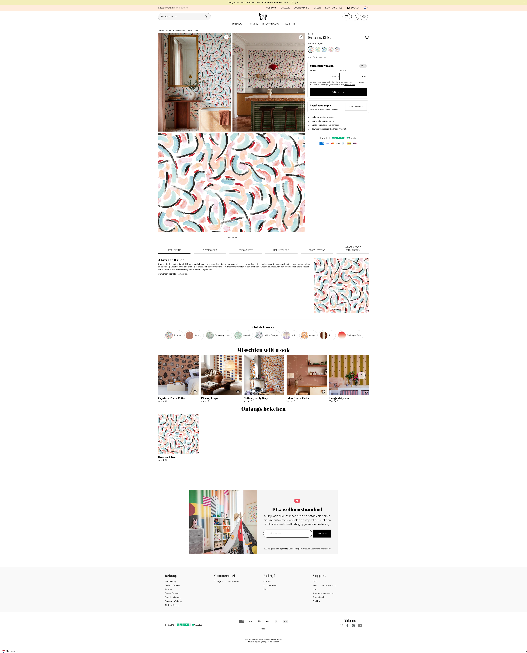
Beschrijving (174, 250)
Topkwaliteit (246, 250)
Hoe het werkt (281, 250)
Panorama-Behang (173, 601)
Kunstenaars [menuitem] (270, 24)
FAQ (314, 581)
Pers (265, 589)
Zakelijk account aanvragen (226, 581)
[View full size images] (226, 37)
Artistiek (168, 589)
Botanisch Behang (173, 597)
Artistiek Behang (179, 30)
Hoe (314, 589)
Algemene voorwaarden (323, 593)
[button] (365, 7)
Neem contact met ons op (324, 585)
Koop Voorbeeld (356, 107)
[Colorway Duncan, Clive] (311, 49)
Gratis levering (317, 250)
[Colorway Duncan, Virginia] (337, 49)
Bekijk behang (338, 92)
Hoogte (353, 73)
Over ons (271, 8)
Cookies (316, 601)
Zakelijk (285, 8)
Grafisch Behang (172, 585)
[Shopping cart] (364, 16)
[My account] (355, 16)
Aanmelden (322, 533)
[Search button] (206, 16)
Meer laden (232, 237)
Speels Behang (172, 593)
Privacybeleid (319, 597)
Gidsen (317, 8)
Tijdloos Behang (172, 605)
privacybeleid (304, 549)
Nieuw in (253, 24)
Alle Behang (170, 581)
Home (160, 30)
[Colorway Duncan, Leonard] (324, 49)
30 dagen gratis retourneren (352, 248)
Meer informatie (340, 129)
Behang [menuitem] (237, 24)
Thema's (168, 30)
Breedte (323, 73)
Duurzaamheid (301, 8)
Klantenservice (333, 8)
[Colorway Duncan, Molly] (331, 49)
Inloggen (354, 8)
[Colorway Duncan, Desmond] (318, 49)
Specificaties (210, 250)
